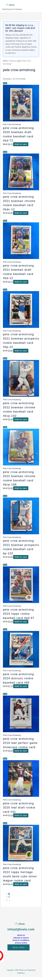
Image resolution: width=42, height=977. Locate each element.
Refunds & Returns (21, 938)
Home (5, 61)
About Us (21, 935)
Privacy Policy (21, 943)
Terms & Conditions (21, 940)
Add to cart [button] (21, 144)
